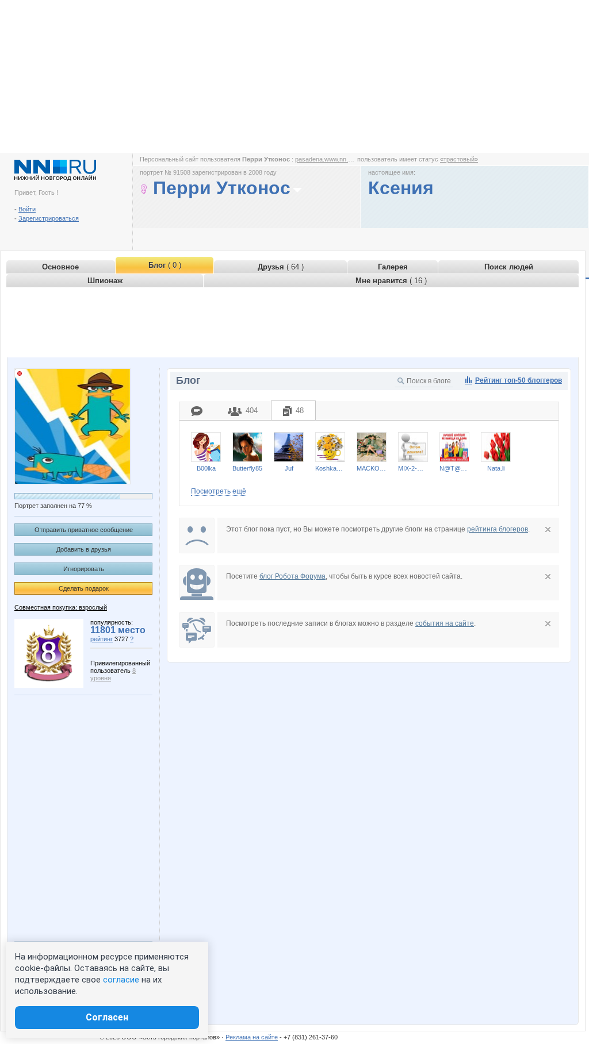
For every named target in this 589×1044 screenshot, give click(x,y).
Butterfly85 (247, 468)
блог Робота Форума (292, 576)
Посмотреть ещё (218, 491)
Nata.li (495, 468)
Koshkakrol (330, 468)
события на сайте (444, 623)
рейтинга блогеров (497, 529)
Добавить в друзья (83, 549)
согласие (121, 979)
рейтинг (101, 638)
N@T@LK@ (454, 468)
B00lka (206, 468)
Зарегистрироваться (48, 218)
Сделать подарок (84, 588)
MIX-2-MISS (413, 468)
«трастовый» (459, 159)
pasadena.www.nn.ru (324, 159)
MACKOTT (372, 468)
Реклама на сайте (251, 1037)
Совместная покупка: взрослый (60, 607)
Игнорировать (83, 568)
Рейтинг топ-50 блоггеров (518, 380)
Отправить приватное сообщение (84, 529)
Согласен (107, 1017)
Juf (289, 468)
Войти (27, 209)
